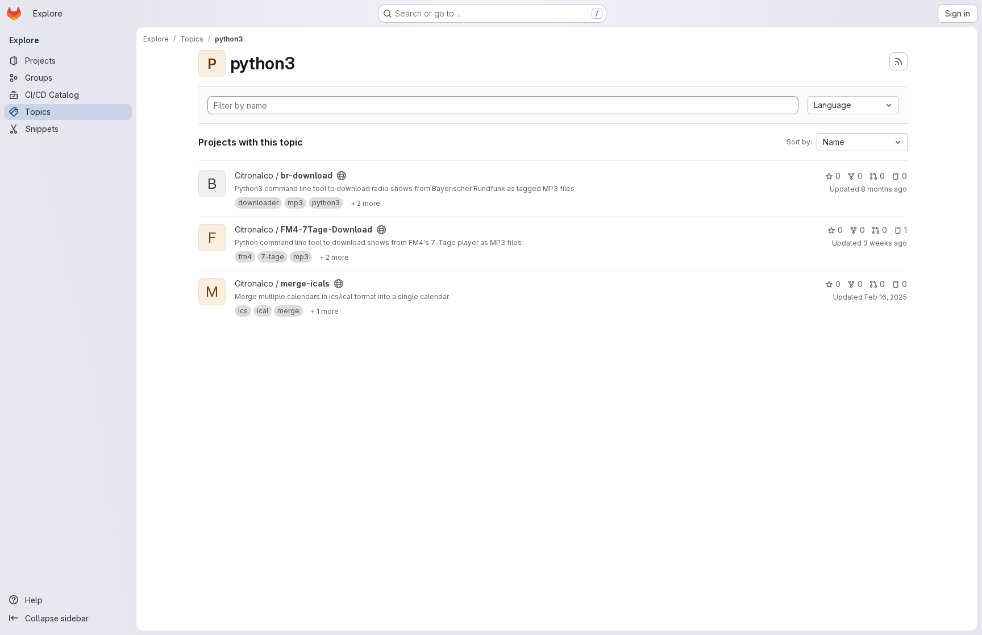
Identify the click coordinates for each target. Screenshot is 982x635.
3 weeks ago (885, 243)
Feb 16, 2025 (885, 297)
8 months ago (884, 189)
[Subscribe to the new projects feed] (898, 61)
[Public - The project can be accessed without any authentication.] (341, 175)
